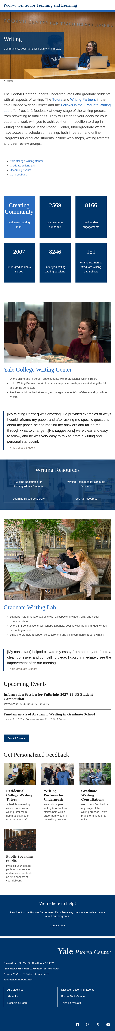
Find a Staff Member (73, 996)
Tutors (57, 99)
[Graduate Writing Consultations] (95, 774)
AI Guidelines (15, 989)
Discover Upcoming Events (77, 989)
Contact (59, 926)
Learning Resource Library (29, 498)
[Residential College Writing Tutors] (20, 774)
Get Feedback (18, 174)
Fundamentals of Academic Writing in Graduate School (49, 714)
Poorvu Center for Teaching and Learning (40, 5)
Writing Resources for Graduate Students (86, 484)
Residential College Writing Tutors (19, 795)
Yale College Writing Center (26, 161)
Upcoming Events (20, 170)
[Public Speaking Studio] (20, 840)
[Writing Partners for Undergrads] (57, 774)
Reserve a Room (17, 1002)
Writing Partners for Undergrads (54, 795)
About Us (12, 996)
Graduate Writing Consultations (92, 795)
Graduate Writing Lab (22, 165)
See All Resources (86, 498)
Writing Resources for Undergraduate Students (28, 484)
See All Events (16, 738)
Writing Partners (83, 99)
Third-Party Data (71, 1002)
